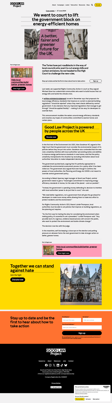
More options (96, 399)
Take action (74, 5)
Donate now (51, 137)
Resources (82, 5)
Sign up (95, 81)
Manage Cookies (57, 387)
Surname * (86, 317)
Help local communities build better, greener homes (21, 79)
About (54, 5)
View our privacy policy (81, 393)
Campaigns (60, 5)
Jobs (64, 361)
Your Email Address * (68, 324)
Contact (70, 361)
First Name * (65, 317)
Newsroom (57, 361)
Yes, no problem (80, 399)
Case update (50, 11)
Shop (88, 5)
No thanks (88, 399)
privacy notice (77, 338)
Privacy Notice (56, 383)
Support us (42, 361)
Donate (98, 5)
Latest (67, 5)
